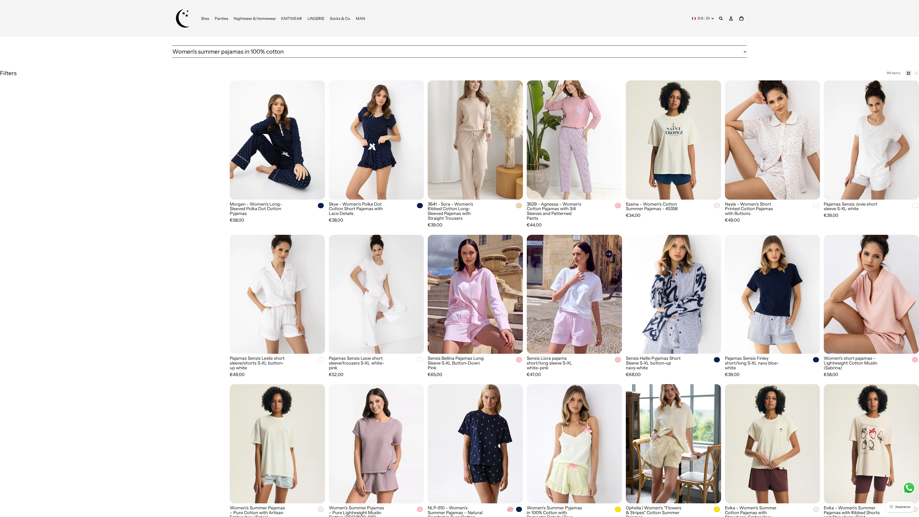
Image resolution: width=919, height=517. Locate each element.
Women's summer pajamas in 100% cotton (228, 51)
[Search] (721, 18)
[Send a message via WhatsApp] (909, 487)
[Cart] (741, 18)
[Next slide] (318, 140)
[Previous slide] (237, 140)
